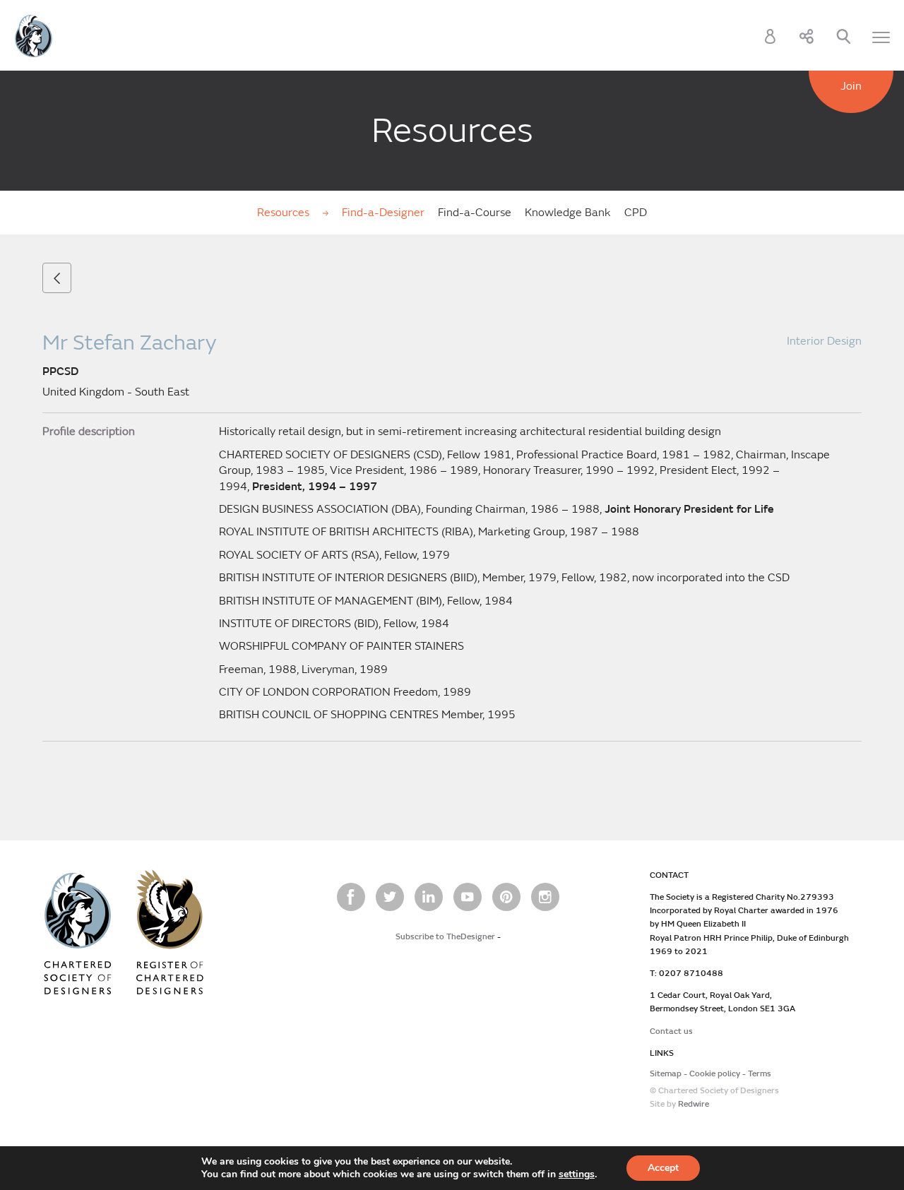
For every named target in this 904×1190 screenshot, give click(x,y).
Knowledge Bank (568, 213)
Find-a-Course (474, 213)
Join (851, 86)
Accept (663, 1167)
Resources (284, 213)
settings (577, 1174)
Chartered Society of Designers (33, 36)
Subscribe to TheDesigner (445, 937)
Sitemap (666, 1074)
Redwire (693, 1104)
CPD (635, 213)
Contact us (671, 1031)
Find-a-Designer (383, 213)
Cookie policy (714, 1074)
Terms (759, 1074)
